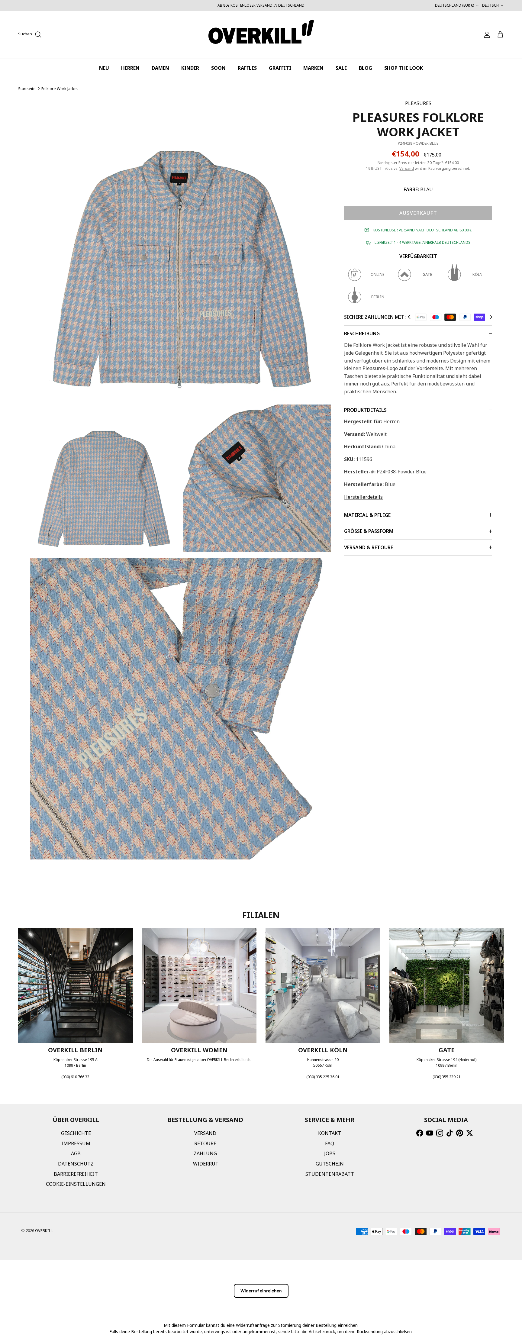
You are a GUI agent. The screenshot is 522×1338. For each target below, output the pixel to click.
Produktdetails (365, 410)
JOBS (329, 1153)
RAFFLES (247, 68)
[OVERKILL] (261, 35)
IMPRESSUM (76, 1143)
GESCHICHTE (76, 1133)
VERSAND (205, 1133)
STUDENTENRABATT (329, 1174)
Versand (406, 168)
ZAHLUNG (205, 1153)
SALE (341, 68)
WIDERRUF (205, 1163)
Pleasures (418, 103)
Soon (218, 68)
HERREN (130, 68)
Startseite (27, 88)
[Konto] (486, 34)
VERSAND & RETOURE (368, 547)
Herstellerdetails (363, 497)
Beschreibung (362, 333)
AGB (76, 1153)
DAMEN (160, 68)
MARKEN (313, 68)
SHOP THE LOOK (403, 68)
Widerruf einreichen (261, 1290)
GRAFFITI (280, 68)
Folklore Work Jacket (59, 88)
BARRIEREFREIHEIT (76, 1174)
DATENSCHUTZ (76, 1163)
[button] (409, 317)
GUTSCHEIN (330, 1163)
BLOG (365, 68)
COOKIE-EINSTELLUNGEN (76, 1184)
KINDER (190, 68)
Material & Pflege (367, 515)
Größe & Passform (368, 531)
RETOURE (205, 1143)
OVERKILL (44, 1230)
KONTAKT (329, 1133)
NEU (104, 68)
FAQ (329, 1143)
